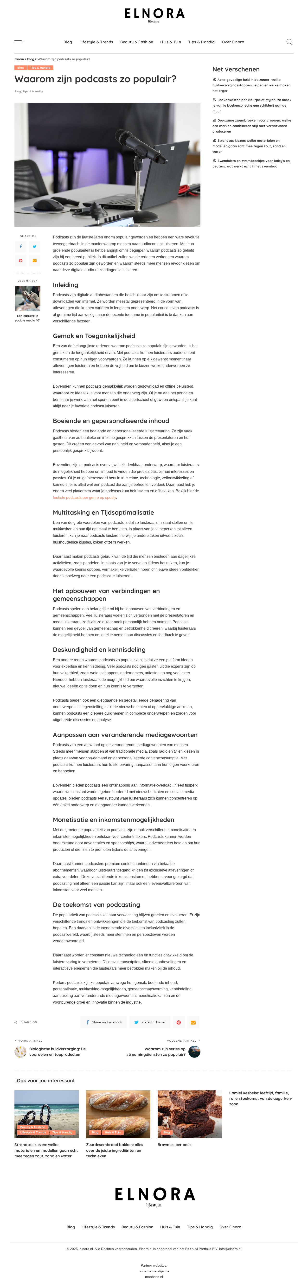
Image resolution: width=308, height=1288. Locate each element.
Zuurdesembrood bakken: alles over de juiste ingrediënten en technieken (114, 1150)
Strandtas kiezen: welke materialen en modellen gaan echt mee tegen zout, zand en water (249, 146)
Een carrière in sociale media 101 (27, 318)
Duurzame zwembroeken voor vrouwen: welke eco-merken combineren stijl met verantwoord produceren (251, 125)
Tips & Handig (40, 67)
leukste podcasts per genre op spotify (84, 497)
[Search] (290, 42)
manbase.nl (154, 1277)
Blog (20, 67)
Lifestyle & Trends (33, 1132)
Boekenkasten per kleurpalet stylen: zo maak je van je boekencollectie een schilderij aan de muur (251, 105)
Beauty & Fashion (32, 1127)
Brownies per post (174, 1144)
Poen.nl (191, 1249)
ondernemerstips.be (154, 1271)
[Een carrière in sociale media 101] (27, 298)
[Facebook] (20, 246)
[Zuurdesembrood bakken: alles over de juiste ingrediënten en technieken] (118, 1114)
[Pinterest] (20, 260)
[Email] (34, 260)
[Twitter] (34, 246)
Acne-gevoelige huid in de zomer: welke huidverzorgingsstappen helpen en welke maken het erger (251, 85)
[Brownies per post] (190, 1114)
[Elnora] (154, 15)
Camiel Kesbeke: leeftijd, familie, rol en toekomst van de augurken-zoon (260, 1098)
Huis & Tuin (113, 1132)
